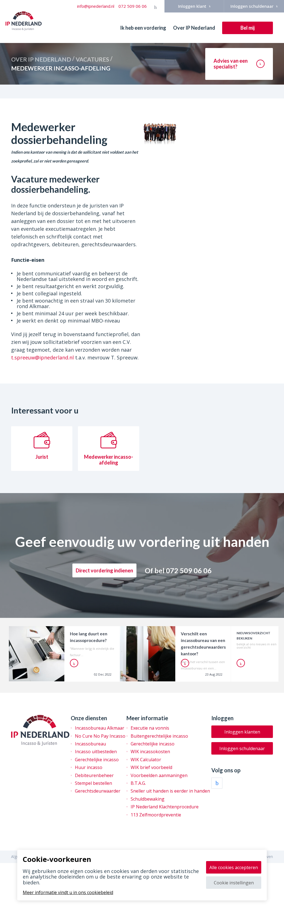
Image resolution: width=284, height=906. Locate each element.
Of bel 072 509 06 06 (178, 571)
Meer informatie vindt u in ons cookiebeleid (68, 892)
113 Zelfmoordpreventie (156, 814)
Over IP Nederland (194, 28)
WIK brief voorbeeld (151, 767)
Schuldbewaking (147, 798)
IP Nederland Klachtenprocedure (165, 806)
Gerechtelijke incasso (97, 759)
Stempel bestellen (93, 783)
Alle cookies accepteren (233, 867)
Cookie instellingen (234, 883)
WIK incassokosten (150, 751)
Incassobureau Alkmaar (99, 727)
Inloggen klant (192, 6)
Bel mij (247, 28)
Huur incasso (88, 767)
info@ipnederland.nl (95, 6)
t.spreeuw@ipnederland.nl (42, 357)
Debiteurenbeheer (94, 775)
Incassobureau (90, 743)
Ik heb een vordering (143, 28)
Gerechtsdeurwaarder (97, 790)
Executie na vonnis (150, 727)
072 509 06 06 (132, 6)
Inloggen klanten (242, 732)
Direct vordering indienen (104, 570)
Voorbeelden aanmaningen (159, 775)
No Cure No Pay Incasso (100, 736)
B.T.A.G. (138, 783)
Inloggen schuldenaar (251, 6)
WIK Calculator (146, 759)
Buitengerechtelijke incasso (159, 736)
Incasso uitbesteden (96, 751)
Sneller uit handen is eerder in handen (170, 790)
